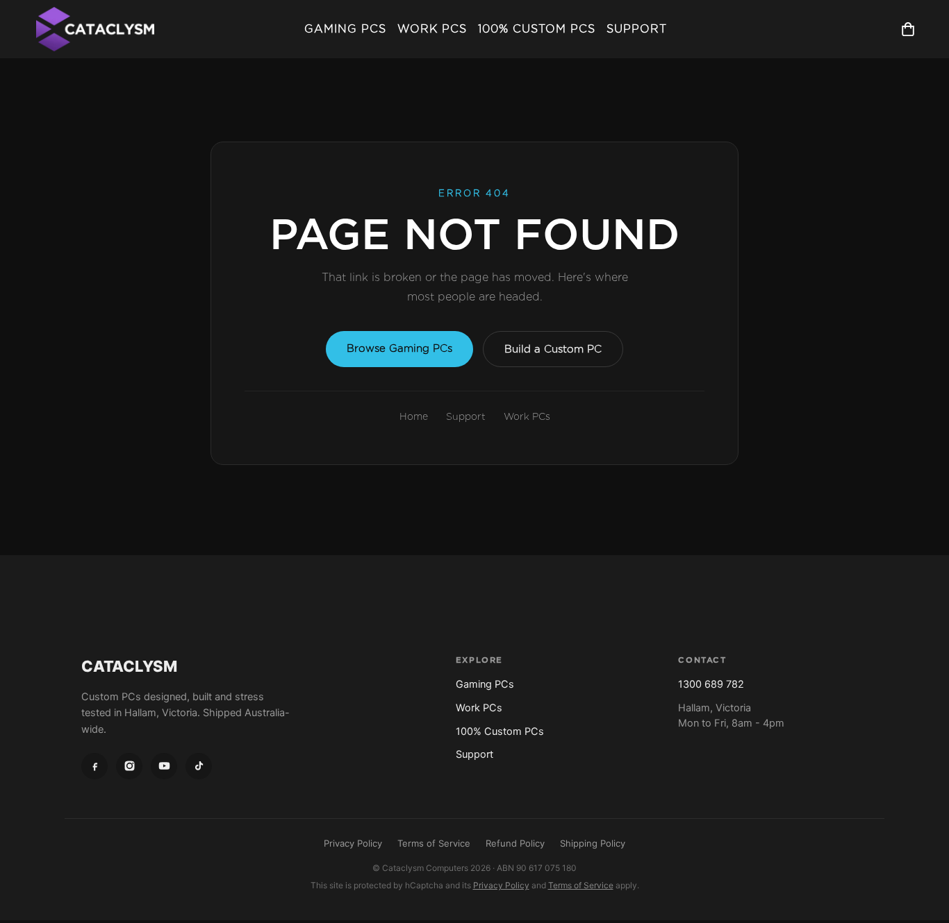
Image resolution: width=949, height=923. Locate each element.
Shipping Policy (592, 843)
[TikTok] (198, 766)
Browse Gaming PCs (399, 348)
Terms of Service (433, 843)
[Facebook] (94, 766)
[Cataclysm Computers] (95, 29)
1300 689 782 (711, 684)
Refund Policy (515, 843)
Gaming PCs (345, 28)
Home (413, 416)
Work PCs (432, 28)
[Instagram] (129, 766)
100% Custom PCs (536, 28)
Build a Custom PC (553, 349)
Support (636, 28)
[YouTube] (164, 766)
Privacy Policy (353, 843)
